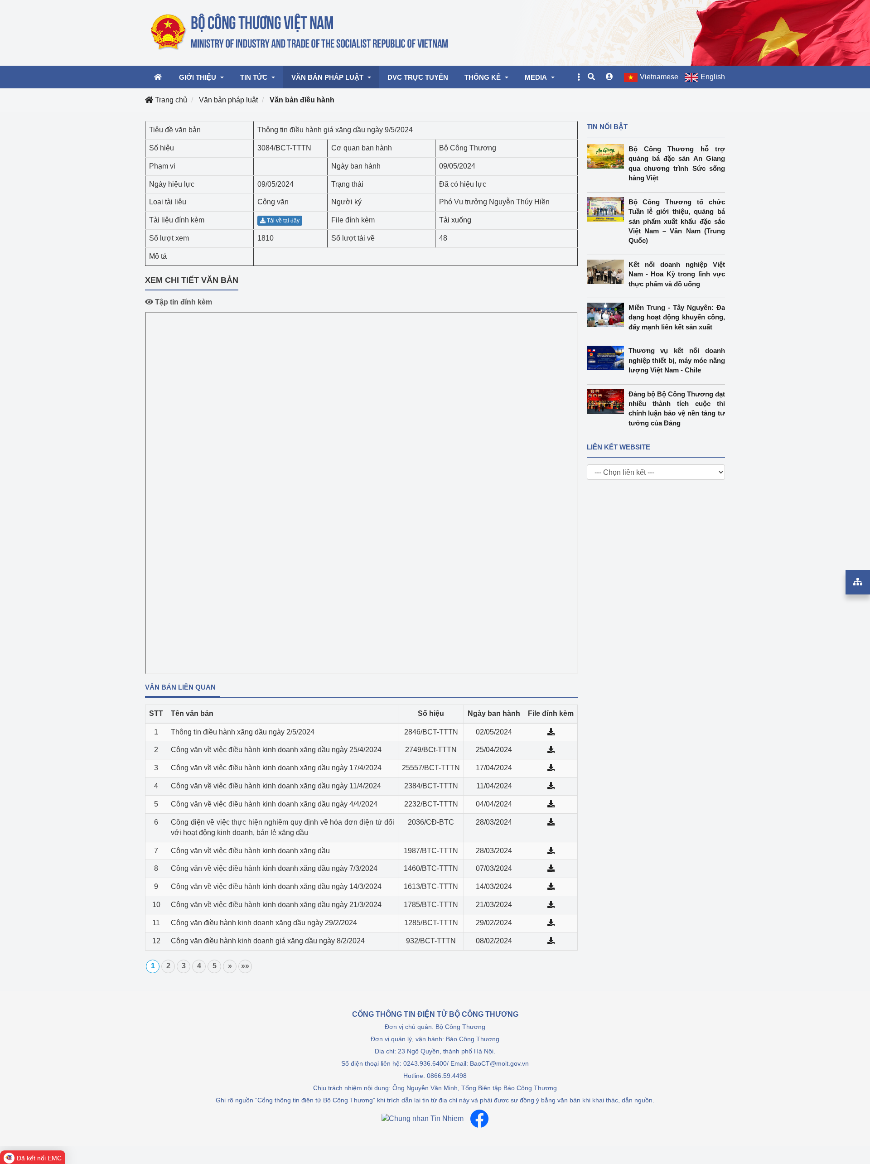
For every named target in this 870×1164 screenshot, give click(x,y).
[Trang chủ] (300, 32)
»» (245, 966)
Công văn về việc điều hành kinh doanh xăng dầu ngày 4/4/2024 (274, 804)
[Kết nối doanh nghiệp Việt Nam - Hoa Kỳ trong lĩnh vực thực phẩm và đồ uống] (607, 272)
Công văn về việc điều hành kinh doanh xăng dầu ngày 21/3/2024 (276, 904)
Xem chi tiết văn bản (191, 280)
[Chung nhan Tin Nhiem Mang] (423, 1118)
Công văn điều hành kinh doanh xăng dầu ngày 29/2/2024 (264, 923)
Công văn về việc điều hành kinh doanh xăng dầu (250, 851)
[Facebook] (479, 1119)
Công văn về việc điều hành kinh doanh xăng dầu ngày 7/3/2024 (274, 868)
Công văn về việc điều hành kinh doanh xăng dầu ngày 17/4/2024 (276, 768)
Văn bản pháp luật (228, 100)
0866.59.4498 (447, 1075)
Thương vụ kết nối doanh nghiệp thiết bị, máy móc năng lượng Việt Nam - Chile (676, 360)
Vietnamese (659, 77)
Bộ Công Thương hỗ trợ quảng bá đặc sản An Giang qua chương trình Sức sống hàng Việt (676, 163)
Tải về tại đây (283, 220)
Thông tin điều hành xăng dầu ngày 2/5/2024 (242, 732)
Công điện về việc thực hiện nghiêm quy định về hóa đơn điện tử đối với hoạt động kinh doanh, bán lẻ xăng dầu (282, 827)
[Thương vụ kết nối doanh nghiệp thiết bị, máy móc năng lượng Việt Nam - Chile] (607, 358)
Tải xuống (455, 220)
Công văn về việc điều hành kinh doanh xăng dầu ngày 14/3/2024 (276, 886)
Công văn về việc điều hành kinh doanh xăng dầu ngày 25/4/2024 (276, 749)
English (713, 77)
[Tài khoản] (609, 77)
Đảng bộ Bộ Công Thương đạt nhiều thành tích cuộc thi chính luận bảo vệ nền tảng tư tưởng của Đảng (676, 408)
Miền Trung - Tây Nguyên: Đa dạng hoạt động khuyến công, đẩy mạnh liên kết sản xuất (676, 317)
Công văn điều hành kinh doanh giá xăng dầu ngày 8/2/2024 (268, 941)
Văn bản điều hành (302, 100)
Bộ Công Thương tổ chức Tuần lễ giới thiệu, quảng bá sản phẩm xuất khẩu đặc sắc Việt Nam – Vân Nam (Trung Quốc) (676, 221)
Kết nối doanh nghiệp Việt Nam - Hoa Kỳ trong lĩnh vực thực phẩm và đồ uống (676, 274)
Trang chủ (170, 100)
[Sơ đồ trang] (858, 582)
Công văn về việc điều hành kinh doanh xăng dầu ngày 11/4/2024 (276, 786)
